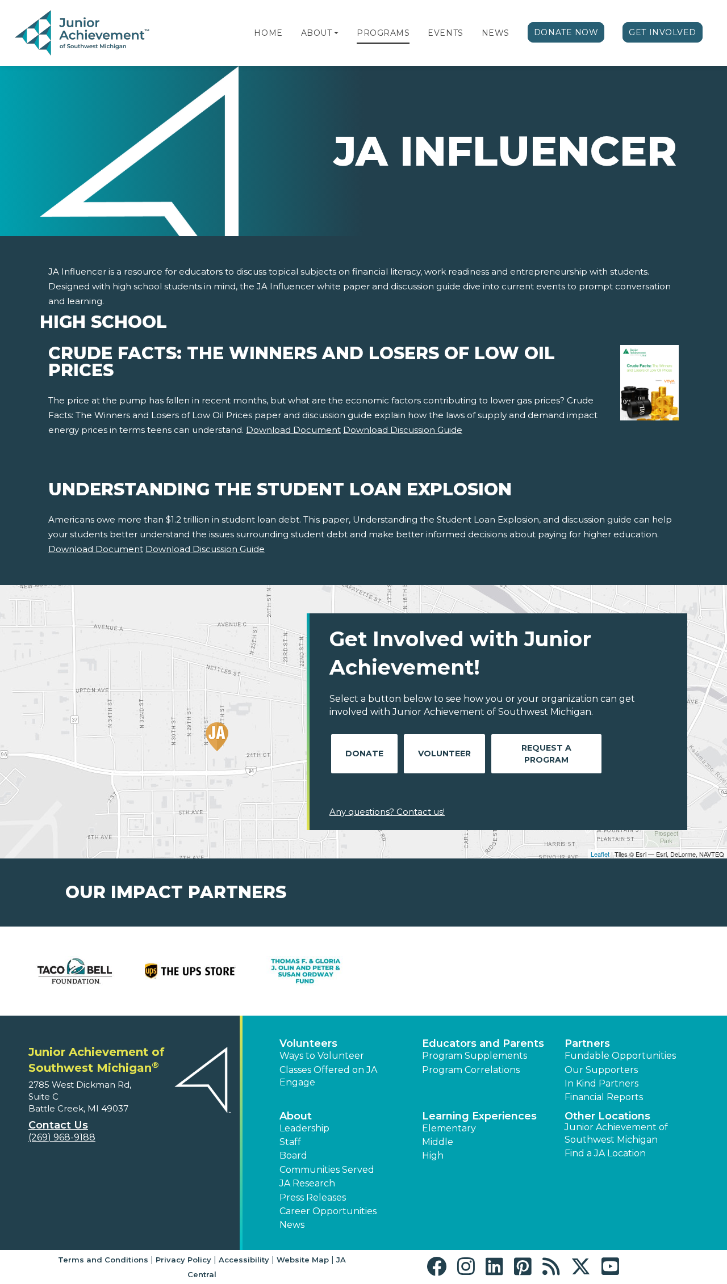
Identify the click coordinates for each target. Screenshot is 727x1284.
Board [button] (293, 1155)
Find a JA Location (605, 1153)
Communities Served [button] (326, 1169)
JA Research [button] (307, 1183)
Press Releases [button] (312, 1197)
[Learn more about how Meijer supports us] (191, 971)
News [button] (291, 1224)
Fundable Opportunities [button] (620, 1055)
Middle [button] (437, 1141)
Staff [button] (290, 1141)
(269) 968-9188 (61, 1137)
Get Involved (662, 32)
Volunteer (444, 753)
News (495, 33)
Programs (383, 33)
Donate (364, 753)
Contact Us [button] (58, 1125)
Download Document (293, 429)
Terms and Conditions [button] (103, 1259)
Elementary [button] (449, 1128)
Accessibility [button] (244, 1259)
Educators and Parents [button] (483, 1043)
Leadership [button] (304, 1128)
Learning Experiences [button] (479, 1116)
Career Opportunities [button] (328, 1211)
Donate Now (566, 32)
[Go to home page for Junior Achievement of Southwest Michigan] (83, 33)
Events (445, 33)
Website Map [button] (303, 1259)
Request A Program (546, 754)
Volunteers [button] (308, 1043)
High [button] (433, 1155)
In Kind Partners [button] (601, 1083)
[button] (336, 33)
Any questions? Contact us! (387, 811)
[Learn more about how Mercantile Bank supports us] (306, 971)
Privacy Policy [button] (183, 1259)
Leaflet (600, 853)
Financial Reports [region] (604, 1097)
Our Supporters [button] (601, 1069)
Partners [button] (587, 1043)
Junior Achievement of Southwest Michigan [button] (616, 1133)
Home (268, 33)
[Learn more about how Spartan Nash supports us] (653, 971)
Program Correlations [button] (471, 1069)
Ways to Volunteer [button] (321, 1055)
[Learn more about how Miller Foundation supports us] (422, 971)
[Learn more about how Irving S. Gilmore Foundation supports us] (76, 971)
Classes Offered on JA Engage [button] (328, 1076)
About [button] (295, 1116)
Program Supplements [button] (474, 1055)
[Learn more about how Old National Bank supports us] (537, 971)
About (316, 33)
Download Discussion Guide (402, 429)
